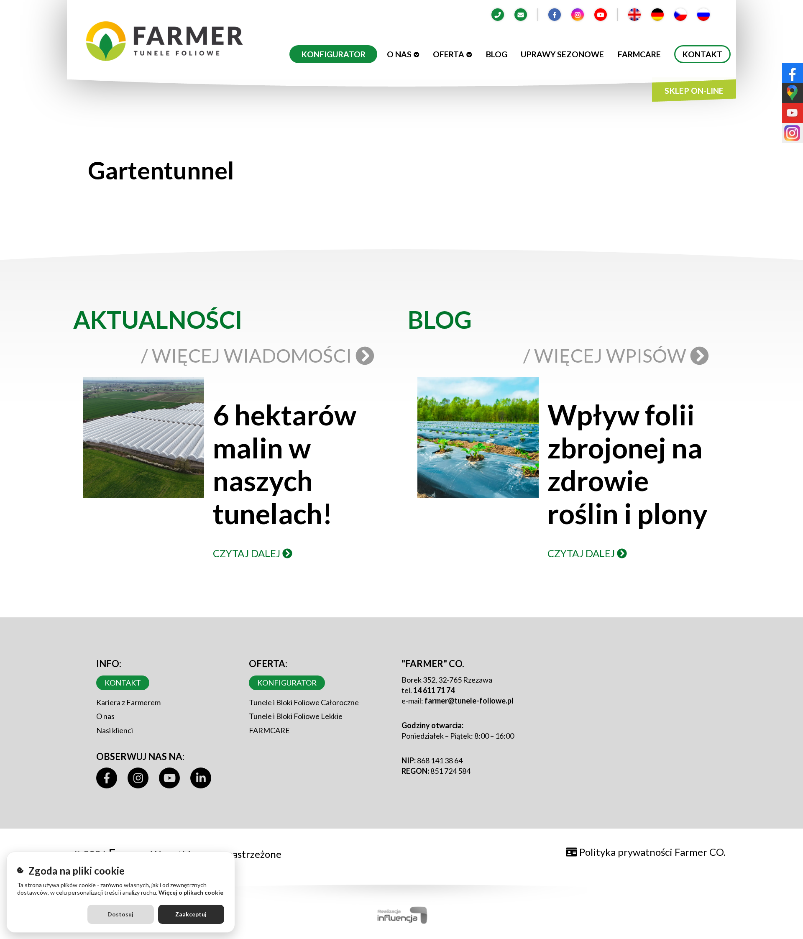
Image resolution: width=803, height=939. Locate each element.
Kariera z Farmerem (128, 702)
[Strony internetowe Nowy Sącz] (401, 914)
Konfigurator (334, 54)
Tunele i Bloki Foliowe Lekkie (296, 716)
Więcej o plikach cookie (191, 892)
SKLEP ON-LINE (694, 90)
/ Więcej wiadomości (248, 355)
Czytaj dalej (247, 553)
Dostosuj (120, 914)
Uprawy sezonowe (562, 54)
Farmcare (639, 54)
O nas (399, 54)
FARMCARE (269, 730)
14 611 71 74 (434, 690)
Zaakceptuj (191, 914)
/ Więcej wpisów (606, 355)
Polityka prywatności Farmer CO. (651, 852)
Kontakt (702, 54)
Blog (496, 54)
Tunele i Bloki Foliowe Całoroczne (304, 702)
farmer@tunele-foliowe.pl (469, 700)
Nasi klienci (114, 730)
